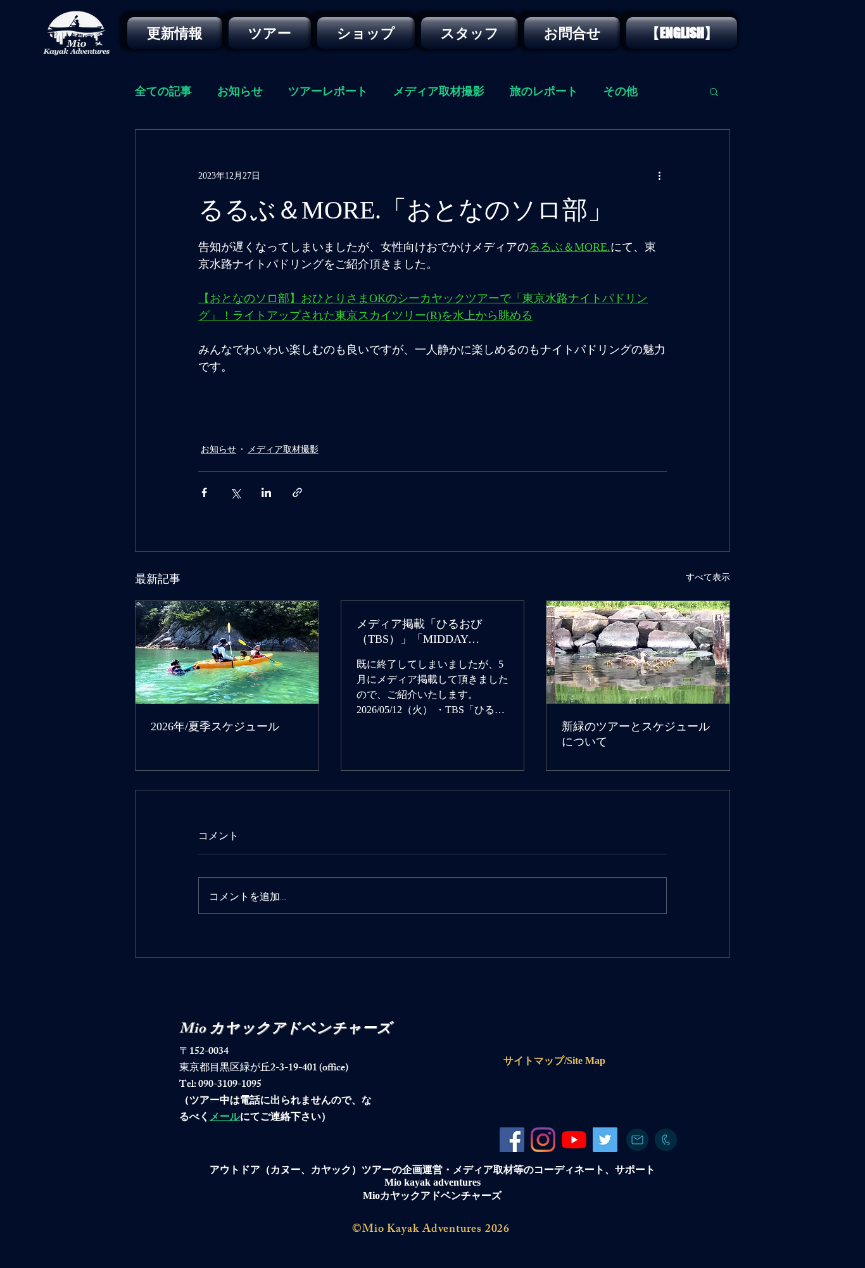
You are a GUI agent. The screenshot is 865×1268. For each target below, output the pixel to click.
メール (225, 1118)
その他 (620, 91)
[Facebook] (512, 1139)
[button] (714, 91)
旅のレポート (544, 91)
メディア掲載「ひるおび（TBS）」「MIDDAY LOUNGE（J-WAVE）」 (419, 632)
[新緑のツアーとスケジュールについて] (637, 652)
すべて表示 (708, 577)
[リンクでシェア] (297, 492)
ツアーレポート (328, 91)
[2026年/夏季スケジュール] (227, 652)
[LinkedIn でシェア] (266, 492)
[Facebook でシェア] (204, 492)
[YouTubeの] (574, 1139)
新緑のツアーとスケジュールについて (636, 734)
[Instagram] (543, 1139)
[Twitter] (605, 1139)
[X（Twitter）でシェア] (235, 492)
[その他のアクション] (659, 175)
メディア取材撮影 (438, 91)
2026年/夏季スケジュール (215, 726)
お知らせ (240, 91)
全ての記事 (163, 91)
